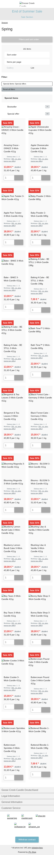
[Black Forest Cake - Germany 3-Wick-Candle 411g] (40, 398)
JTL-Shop (32, 852)
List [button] (32, 68)
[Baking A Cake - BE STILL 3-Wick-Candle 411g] (14, 330)
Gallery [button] (10, 68)
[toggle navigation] (3, 4)
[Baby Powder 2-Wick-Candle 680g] (40, 198)
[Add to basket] (18, 178)
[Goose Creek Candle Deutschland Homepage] (27, 4)
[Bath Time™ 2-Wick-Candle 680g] (40, 330)
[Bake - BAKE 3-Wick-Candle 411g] (14, 262)
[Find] (8, 4)
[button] (45, 4)
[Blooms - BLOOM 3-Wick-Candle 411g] (40, 465)
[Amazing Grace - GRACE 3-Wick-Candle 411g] (14, 130)
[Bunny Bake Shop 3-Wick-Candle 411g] (40, 598)
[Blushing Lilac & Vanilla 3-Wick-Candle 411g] (40, 530)
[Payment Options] (12, 817)
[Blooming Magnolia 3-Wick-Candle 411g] (14, 465)
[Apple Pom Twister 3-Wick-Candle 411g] (14, 198)
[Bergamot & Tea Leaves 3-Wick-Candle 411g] (14, 398)
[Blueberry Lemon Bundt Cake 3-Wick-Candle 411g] (14, 530)
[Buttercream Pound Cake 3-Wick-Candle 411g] (40, 662)
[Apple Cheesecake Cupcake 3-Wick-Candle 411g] (40, 130)
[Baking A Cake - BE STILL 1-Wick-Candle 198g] (40, 262)
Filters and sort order (28, 39)
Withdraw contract (27, 839)
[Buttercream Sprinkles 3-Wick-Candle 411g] (14, 730)
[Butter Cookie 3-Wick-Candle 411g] (14, 662)
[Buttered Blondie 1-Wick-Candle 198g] (40, 730)
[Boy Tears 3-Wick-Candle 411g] (14, 598)
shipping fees (37, 848)
